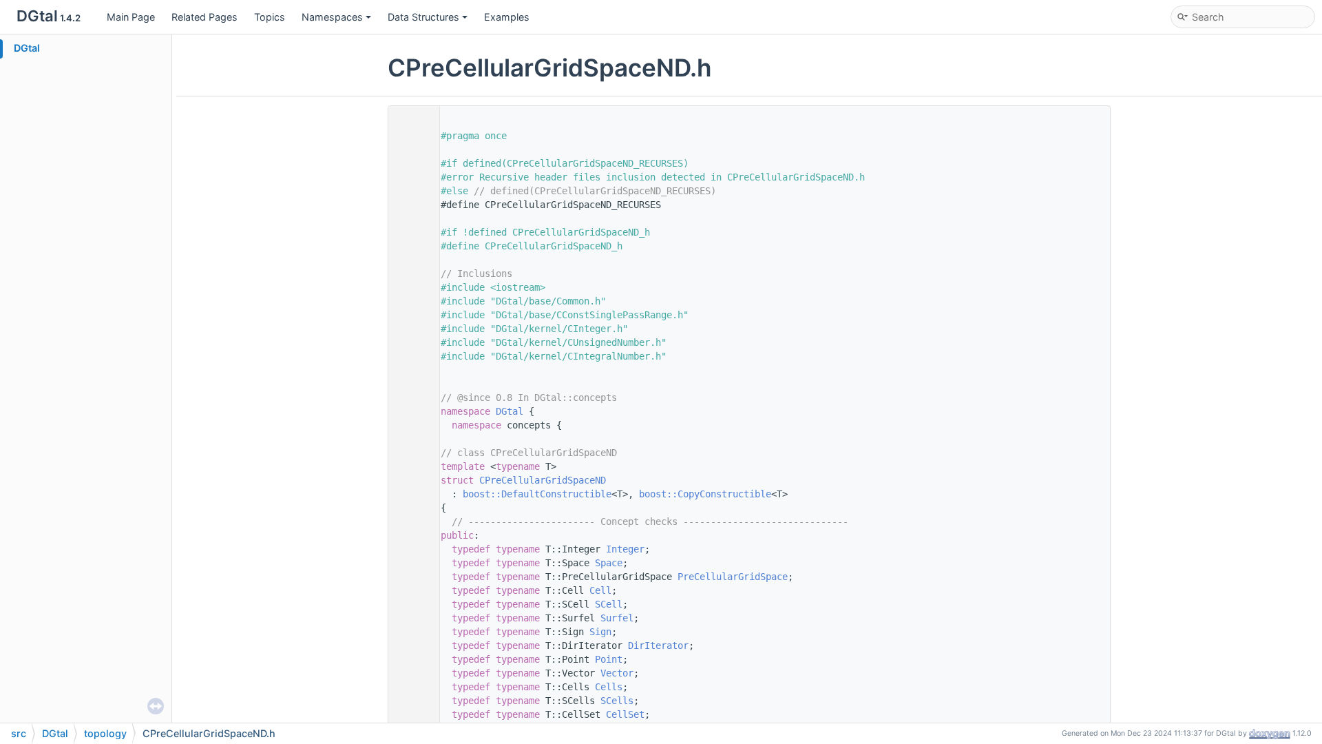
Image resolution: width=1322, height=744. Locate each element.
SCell (608, 604)
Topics (269, 17)
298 (410, 659)
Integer (625, 549)
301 (410, 700)
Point (608, 659)
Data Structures (423, 17)
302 (410, 714)
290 (410, 549)
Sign (600, 631)
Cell (600, 590)
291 (410, 562)
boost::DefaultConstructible (537, 493)
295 (410, 617)
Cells (608, 686)
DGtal (27, 48)
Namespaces (332, 17)
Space (608, 562)
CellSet (625, 714)
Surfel (616, 617)
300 (410, 686)
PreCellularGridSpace (733, 576)
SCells (616, 700)
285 (410, 480)
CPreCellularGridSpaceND (542, 480)
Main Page (131, 17)
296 (410, 631)
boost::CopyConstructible (705, 493)
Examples (506, 17)
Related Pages (204, 17)
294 (410, 604)
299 (410, 673)
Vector (616, 673)
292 (410, 576)
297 (410, 645)
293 (410, 590)
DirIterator (658, 645)
